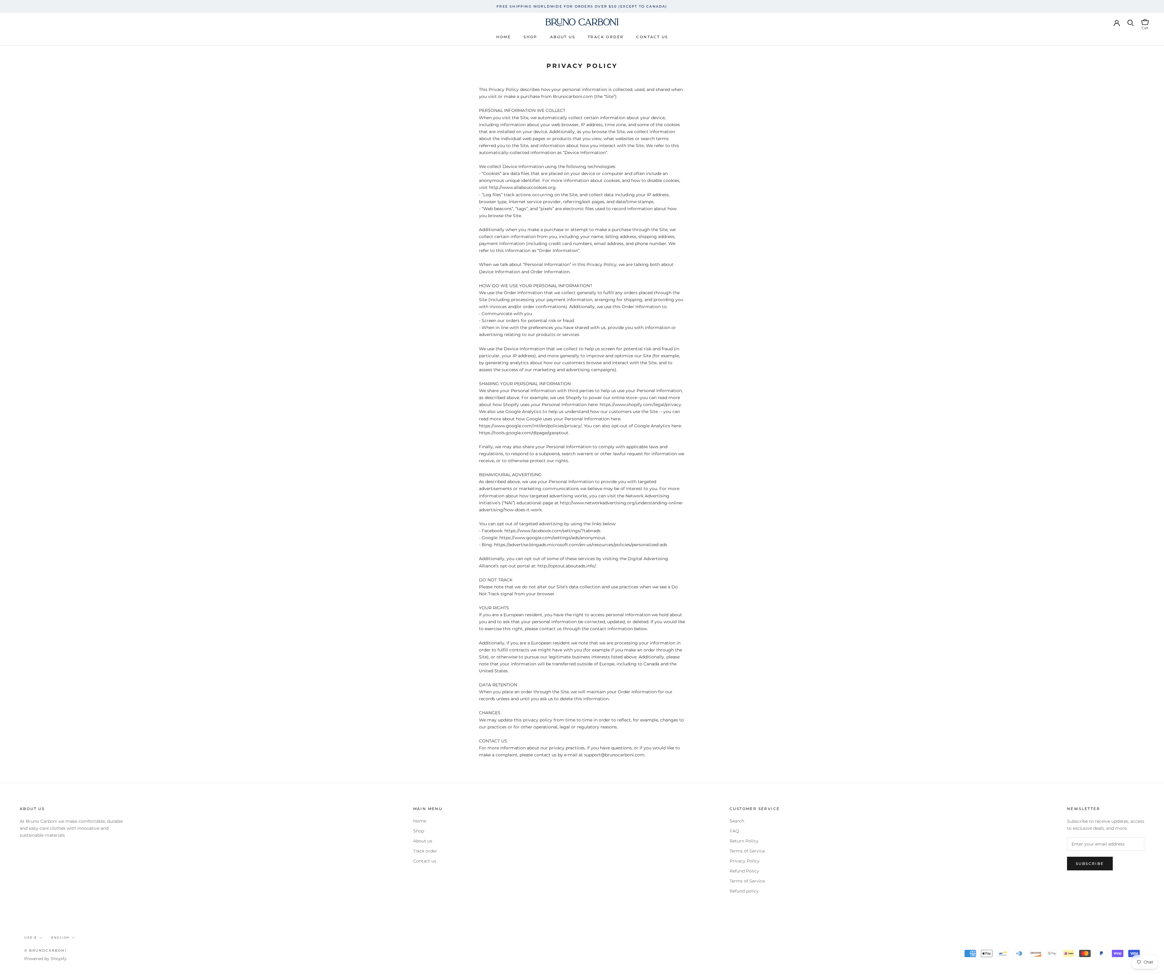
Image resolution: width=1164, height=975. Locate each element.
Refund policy (744, 891)
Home (503, 37)
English (60, 938)
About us (562, 37)
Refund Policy (744, 871)
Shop (530, 37)
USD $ (30, 938)
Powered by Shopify (45, 958)
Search (737, 821)
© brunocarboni (45, 950)
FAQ (734, 831)
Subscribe (1090, 863)
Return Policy (744, 841)
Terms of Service (747, 851)
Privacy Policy (745, 861)
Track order (606, 37)
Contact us (652, 37)
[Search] (1130, 22)
